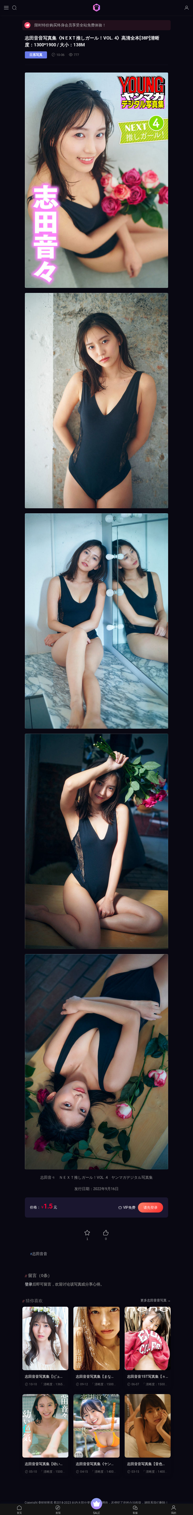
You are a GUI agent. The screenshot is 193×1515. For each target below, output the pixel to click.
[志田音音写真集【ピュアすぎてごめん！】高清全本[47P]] (45, 1338)
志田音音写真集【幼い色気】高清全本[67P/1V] (44, 1464)
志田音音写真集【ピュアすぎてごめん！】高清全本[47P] (44, 1376)
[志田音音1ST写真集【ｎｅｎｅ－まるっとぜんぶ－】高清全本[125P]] (148, 1338)
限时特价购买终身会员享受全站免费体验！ (70, 25)
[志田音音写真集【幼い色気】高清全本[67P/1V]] (45, 1426)
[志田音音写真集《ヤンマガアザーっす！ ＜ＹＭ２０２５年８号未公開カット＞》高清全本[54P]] (96, 1426)
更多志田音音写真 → (155, 1300)
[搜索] (14, 7)
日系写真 (35, 55)
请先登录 (150, 1207)
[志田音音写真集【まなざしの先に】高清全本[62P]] (96, 1338)
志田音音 (39, 1254)
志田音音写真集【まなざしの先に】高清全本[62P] (96, 1376)
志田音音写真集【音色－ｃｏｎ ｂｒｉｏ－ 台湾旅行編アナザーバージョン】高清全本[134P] (147, 1464)
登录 (28, 1284)
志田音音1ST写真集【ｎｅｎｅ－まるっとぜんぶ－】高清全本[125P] (146, 1376)
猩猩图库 (96, 7)
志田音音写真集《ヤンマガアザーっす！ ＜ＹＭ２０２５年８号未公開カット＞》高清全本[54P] (95, 1464)
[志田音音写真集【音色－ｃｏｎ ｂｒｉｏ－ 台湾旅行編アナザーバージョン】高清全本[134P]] (148, 1426)
